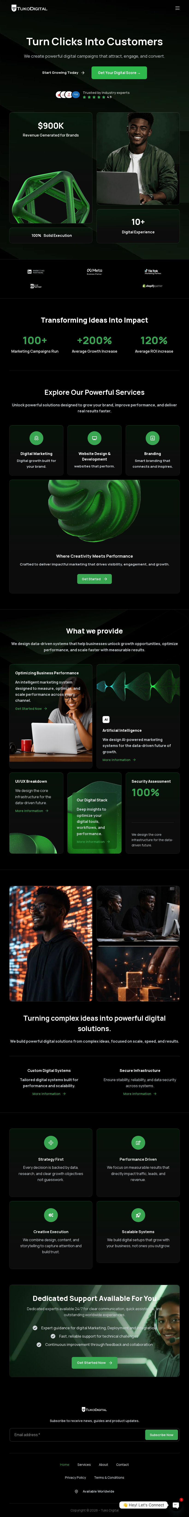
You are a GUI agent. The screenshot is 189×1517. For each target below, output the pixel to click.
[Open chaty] (176, 1505)
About (103, 1465)
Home (64, 1465)
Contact (122, 1465)
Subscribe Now (161, 1435)
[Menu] (177, 8)
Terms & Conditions (109, 1477)
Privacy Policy (75, 1477)
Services (84, 1465)
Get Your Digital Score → (119, 72)
